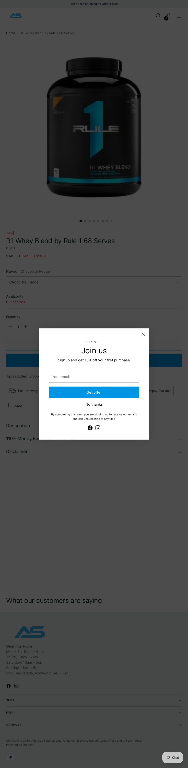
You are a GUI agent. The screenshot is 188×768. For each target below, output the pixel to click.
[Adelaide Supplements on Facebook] (90, 429)
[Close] (143, 334)
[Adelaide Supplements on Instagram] (98, 429)
